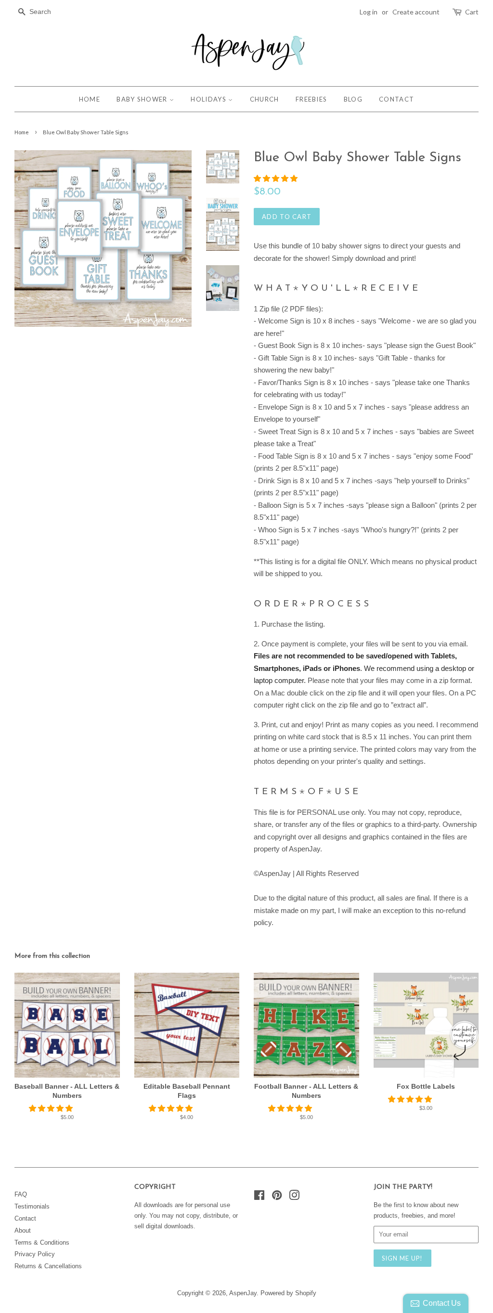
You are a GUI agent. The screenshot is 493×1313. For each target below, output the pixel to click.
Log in (368, 12)
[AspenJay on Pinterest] (277, 1197)
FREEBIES (311, 99)
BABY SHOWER (143, 99)
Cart (472, 12)
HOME (89, 99)
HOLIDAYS (209, 99)
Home (21, 132)
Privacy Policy (34, 1254)
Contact (25, 1218)
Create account (416, 12)
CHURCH (264, 99)
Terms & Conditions (41, 1242)
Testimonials (32, 1206)
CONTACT (396, 99)
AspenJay (243, 1293)
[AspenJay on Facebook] (259, 1197)
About (22, 1230)
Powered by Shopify (288, 1293)
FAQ (20, 1194)
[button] (276, 178)
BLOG (353, 99)
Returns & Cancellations (48, 1266)
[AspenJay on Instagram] (294, 1197)
